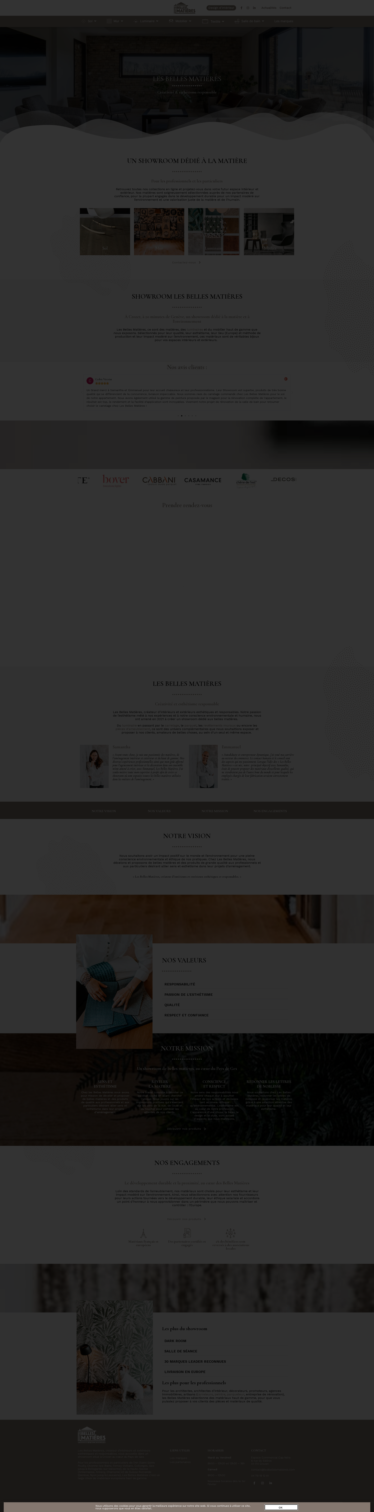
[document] (187, 756)
